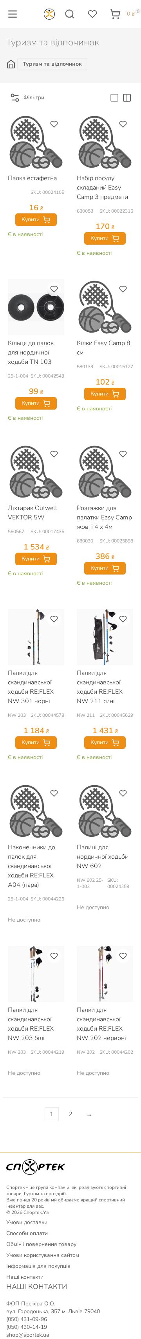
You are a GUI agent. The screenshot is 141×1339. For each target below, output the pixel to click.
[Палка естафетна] (36, 142)
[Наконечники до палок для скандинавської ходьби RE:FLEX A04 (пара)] (36, 811)
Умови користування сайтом (42, 1255)
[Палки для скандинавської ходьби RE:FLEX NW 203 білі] (36, 974)
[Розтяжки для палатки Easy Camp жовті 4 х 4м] (105, 472)
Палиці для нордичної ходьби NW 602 (102, 856)
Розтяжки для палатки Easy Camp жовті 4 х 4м (104, 517)
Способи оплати (27, 1233)
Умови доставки (26, 1222)
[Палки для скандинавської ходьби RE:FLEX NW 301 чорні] (36, 637)
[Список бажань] (92, 14)
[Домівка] (11, 64)
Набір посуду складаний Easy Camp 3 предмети (102, 187)
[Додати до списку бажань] (54, 124)
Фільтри (34, 97)
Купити (31, 219)
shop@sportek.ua (27, 1335)
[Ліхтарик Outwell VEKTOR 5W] (36, 472)
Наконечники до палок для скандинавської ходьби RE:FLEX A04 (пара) (31, 866)
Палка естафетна (32, 178)
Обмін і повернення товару (41, 1244)
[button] (12, 14)
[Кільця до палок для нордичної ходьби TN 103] (36, 307)
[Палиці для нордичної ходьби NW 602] (105, 811)
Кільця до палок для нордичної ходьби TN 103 (31, 352)
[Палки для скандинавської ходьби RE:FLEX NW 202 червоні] (105, 974)
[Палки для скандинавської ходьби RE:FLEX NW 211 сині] (105, 637)
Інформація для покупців (38, 1266)
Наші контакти (24, 1277)
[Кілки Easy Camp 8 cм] (105, 307)
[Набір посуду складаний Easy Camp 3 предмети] (105, 142)
